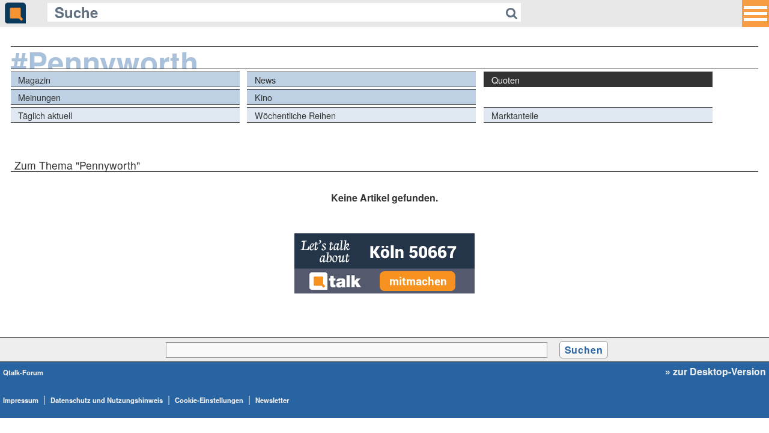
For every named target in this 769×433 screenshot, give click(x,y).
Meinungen (39, 97)
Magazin (34, 79)
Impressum (20, 400)
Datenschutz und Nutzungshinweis (106, 400)
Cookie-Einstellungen (209, 400)
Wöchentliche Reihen (295, 115)
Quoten (505, 79)
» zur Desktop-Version (715, 371)
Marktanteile (514, 115)
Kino (263, 97)
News (265, 79)
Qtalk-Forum (23, 372)
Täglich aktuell (45, 115)
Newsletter (272, 400)
